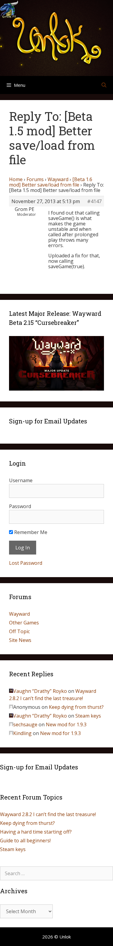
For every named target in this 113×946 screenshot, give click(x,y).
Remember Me (30, 532)
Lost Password (25, 563)
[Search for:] (56, 873)
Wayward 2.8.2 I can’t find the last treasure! (48, 814)
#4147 (94, 201)
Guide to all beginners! (25, 840)
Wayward (58, 179)
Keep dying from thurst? (76, 707)
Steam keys (88, 715)
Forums (35, 179)
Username (21, 480)
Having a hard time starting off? (36, 831)
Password (20, 506)
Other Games (24, 622)
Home (16, 179)
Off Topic (19, 631)
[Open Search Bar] (104, 85)
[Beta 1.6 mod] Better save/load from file (50, 182)
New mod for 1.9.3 (66, 724)
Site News (20, 640)
